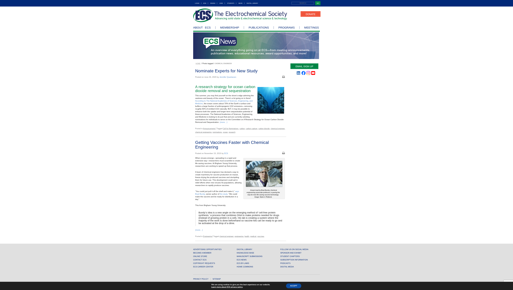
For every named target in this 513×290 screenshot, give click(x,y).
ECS (226, 153)
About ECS (202, 27)
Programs (286, 27)
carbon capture (251, 129)
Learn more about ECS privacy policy (226, 287)
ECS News (241, 260)
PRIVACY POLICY (200, 279)
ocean (225, 132)
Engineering (207, 236)
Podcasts (285, 263)
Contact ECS (199, 260)
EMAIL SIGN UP (304, 66)
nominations (217, 132)
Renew (212, 3)
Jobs (221, 3)
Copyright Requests (204, 263)
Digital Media (287, 267)
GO (318, 3)
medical (253, 236)
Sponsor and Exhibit (291, 253)
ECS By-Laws (243, 263)
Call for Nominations (230, 129)
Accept (293, 286)
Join (204, 3)
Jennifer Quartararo (227, 77)
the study (224, 194)
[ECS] (240, 15)
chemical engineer (278, 129)
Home (198, 63)
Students (230, 3)
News (240, 3)
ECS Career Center (203, 267)
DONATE (310, 14)
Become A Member (202, 253)
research (232, 132)
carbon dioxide (264, 129)
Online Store (200, 256)
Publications (259, 27)
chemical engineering (203, 132)
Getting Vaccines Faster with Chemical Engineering (232, 144)
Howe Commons (245, 267)
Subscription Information (294, 260)
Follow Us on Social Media (294, 249)
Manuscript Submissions (249, 256)
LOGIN (197, 3)
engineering (239, 236)
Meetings (311, 27)
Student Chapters (290, 256)
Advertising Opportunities (207, 249)
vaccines (260, 236)
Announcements (209, 129)
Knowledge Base (245, 253)
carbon (242, 129)
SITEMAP (217, 279)
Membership (229, 27)
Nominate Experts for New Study (226, 70)
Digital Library (252, 3)
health (246, 236)
